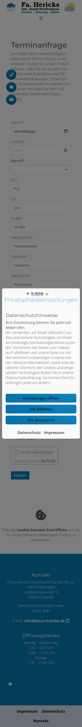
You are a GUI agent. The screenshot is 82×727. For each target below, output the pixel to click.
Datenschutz (29, 432)
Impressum (54, 432)
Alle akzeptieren (41, 420)
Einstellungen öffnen (41, 398)
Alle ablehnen (41, 409)
